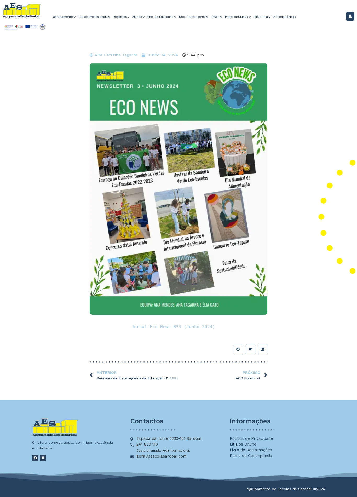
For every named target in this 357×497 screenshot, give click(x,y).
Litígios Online (243, 444)
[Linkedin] (43, 458)
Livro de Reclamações (251, 450)
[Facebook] (35, 458)
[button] (238, 349)
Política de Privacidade (251, 438)
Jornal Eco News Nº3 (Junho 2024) (173, 326)
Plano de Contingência (251, 455)
